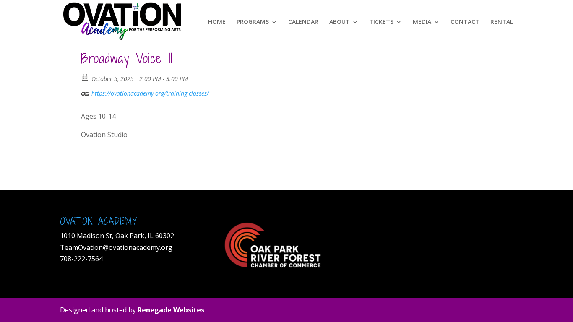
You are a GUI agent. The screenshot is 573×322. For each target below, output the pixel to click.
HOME (217, 22)
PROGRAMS (253, 22)
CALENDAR (303, 22)
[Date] (85, 77)
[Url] (85, 92)
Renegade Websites (171, 309)
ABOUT (339, 22)
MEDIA (422, 22)
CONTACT (465, 22)
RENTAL (501, 22)
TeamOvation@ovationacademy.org (117, 247)
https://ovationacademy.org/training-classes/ (149, 93)
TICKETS (381, 22)
